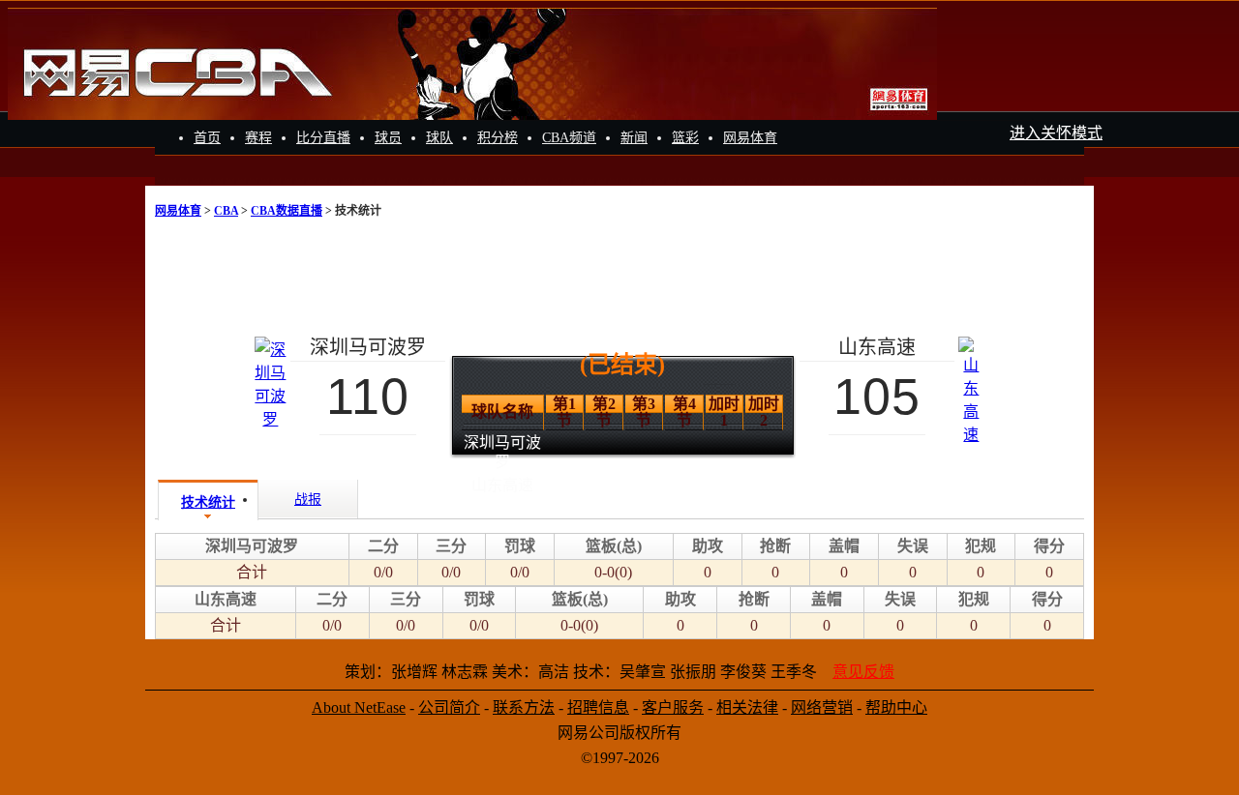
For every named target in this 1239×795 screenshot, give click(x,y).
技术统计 (208, 502)
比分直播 (323, 138)
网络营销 (822, 707)
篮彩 (685, 138)
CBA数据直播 (286, 211)
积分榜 (497, 138)
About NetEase (359, 707)
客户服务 (673, 707)
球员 (388, 138)
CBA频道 (569, 138)
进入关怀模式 (1056, 133)
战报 (307, 499)
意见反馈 (863, 671)
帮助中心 (896, 707)
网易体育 (750, 138)
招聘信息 (598, 707)
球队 (439, 138)
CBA (226, 211)
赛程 (258, 138)
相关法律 (747, 707)
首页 (207, 138)
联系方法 (524, 707)
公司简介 (449, 707)
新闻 (634, 138)
